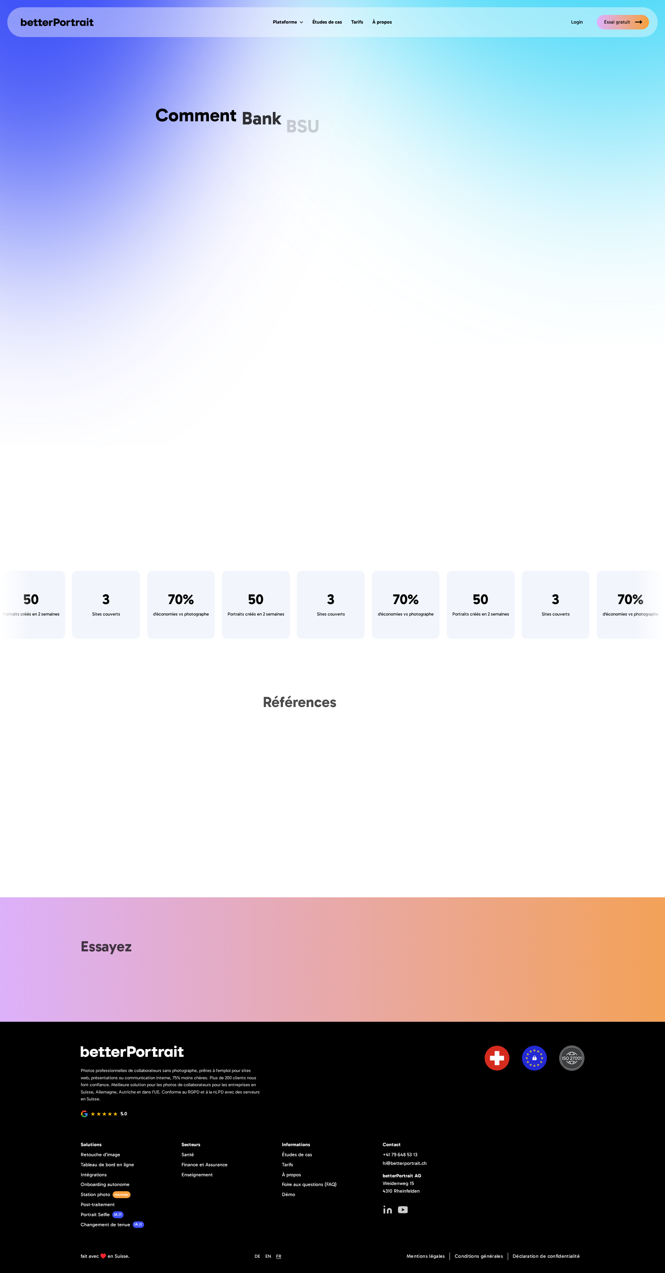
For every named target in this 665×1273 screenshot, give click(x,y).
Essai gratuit (617, 22)
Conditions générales (479, 1256)
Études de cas (327, 22)
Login (577, 22)
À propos (382, 22)
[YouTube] (403, 1210)
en (268, 1256)
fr (278, 1256)
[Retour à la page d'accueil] (55, 22)
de (257, 1256)
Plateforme (285, 22)
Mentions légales (426, 1256)
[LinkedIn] (388, 1210)
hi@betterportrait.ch (405, 1163)
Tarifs (357, 22)
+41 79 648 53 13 (400, 1154)
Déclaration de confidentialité (546, 1256)
